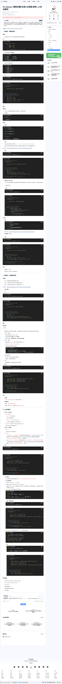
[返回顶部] (31, 667)
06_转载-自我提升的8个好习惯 (55, 71)
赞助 (2, 676)
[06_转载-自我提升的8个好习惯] (48, 71)
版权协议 (38, 677)
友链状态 (20, 677)
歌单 (11, 673)
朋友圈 (3, 677)
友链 (2, 673)
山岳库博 (55, 673)
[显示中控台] (60, 1)
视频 (11, 674)
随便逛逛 (42, 617)
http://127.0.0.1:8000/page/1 (11, 431)
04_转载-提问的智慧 (54, 78)
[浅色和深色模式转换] (58, 1)
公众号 (29, 673)
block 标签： (8, 338)
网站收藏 (11, 677)
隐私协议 (38, 673)
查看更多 (55, 677)
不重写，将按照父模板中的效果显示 (12, 357)
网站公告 (29, 677)
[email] (14, 667)
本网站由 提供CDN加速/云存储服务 (20, 682)
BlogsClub (47, 673)
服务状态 (20, 676)
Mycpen (9, 595)
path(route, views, (10, 482)
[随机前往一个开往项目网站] (52, 1)
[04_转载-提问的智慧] (48, 79)
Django (5, 13)
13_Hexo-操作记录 (54, 62)
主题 (45, 682)
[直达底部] (27, 667)
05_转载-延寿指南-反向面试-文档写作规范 (55, 75)
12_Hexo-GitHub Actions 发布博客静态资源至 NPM (55, 67)
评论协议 (38, 674)
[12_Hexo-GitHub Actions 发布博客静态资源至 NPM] (48, 67)
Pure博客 (20, 674)
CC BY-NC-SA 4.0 (25, 598)
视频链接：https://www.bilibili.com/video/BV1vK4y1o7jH (13, 28)
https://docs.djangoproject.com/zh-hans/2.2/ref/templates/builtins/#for (22, 231)
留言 (2, 674)
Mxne (55, 676)
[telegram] (23, 667)
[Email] (54, 19)
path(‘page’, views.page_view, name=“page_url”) (16, 484)
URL (12, 13)
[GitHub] (49, 19)
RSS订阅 (29, 674)
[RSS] (58, 19)
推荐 (11, 676)
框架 (43, 682)
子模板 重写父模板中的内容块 (11, 346)
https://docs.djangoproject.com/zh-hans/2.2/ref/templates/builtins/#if (19, 148)
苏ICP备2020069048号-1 (51, 682)
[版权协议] (59, 682)
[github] (18, 667)
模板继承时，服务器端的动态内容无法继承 (13, 362)
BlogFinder (47, 677)
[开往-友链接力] (48, 676)
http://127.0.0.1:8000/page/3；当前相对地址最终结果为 (30, 436)
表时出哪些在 (8, 336)
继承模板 (7, 342)
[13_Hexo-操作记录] (48, 63)
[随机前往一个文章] (54, 1)
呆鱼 (55, 674)
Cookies (38, 676)
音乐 (20, 673)
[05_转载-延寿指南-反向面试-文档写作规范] (48, 75)
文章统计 (29, 676)
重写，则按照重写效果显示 (11, 358)
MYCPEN (5, 1)
